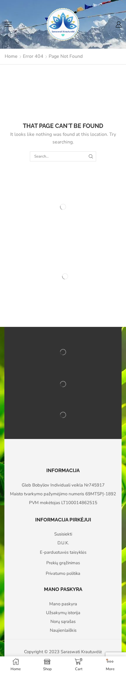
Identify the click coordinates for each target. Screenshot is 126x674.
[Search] (91, 156)
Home (11, 56)
